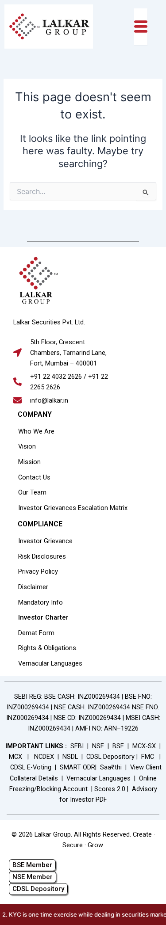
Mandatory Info (40, 602)
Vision (27, 446)
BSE (118, 746)
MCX (15, 757)
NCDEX (44, 757)
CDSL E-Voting (30, 767)
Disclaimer (33, 587)
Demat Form (36, 633)
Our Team (32, 492)
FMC (147, 757)
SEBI (77, 746)
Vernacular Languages (50, 663)
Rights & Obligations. (47, 648)
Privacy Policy (38, 571)
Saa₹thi (111, 767)
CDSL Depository (110, 757)
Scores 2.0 (109, 789)
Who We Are (36, 431)
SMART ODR (77, 767)
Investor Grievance (45, 541)
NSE (98, 746)
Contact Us (34, 477)
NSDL (70, 757)
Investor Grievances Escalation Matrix (72, 508)
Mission (29, 462)
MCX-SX (144, 746)
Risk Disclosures (42, 556)
